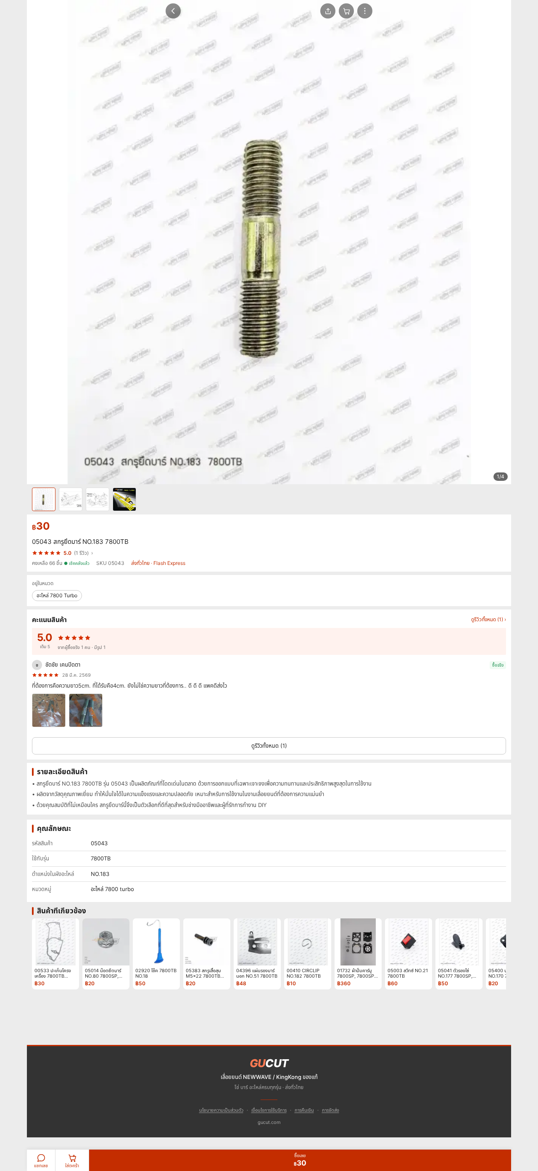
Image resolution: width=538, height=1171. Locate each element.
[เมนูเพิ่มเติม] (364, 10)
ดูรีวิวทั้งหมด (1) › (488, 619)
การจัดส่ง (330, 1110)
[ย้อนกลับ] (173, 10)
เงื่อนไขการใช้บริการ (269, 1110)
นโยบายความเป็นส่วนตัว (221, 1110)
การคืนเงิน (304, 1110)
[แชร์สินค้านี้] (327, 10)
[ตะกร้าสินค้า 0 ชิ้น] (346, 10)
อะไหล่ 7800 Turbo (57, 595)
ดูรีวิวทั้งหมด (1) (269, 745)
